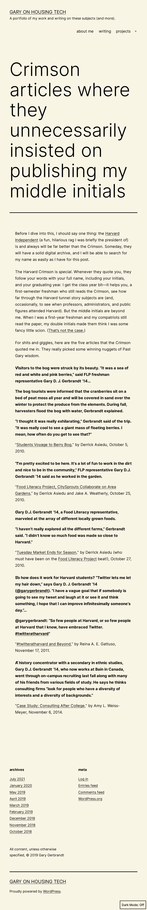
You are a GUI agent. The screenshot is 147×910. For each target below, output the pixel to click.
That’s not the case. (66, 330)
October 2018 (21, 832)
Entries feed (88, 786)
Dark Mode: (130, 905)
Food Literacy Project (77, 559)
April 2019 (18, 799)
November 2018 (22, 825)
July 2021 (17, 779)
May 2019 (17, 792)
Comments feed (91, 792)
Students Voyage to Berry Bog (44, 444)
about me (85, 31)
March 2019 (19, 805)
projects (123, 31)
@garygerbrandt (32, 590)
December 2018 (22, 818)
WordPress (51, 891)
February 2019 (21, 812)
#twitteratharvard (32, 633)
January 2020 (21, 786)
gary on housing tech (38, 12)
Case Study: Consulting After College (51, 705)
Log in (83, 779)
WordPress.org (90, 799)
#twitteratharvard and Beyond (44, 644)
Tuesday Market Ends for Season (46, 552)
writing (105, 31)
